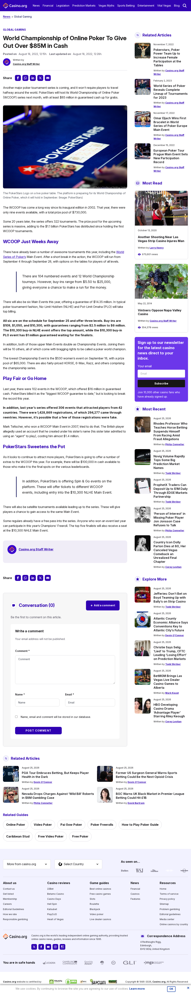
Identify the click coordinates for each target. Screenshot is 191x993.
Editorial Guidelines (13, 909)
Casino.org (158, 981)
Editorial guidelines (170, 914)
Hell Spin (52, 904)
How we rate (10, 914)
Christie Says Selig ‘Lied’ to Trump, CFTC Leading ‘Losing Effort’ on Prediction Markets (170, 653)
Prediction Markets (84, 5)
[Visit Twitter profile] (34, 947)
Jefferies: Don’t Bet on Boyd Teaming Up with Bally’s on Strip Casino (170, 597)
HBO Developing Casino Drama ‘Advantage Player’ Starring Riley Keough (169, 710)
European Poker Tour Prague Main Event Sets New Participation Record (171, 156)
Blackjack (95, 909)
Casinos (135, 893)
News (36, 5)
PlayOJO (52, 914)
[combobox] (27, 864)
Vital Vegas (164, 5)
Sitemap (164, 904)
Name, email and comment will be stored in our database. (56, 716)
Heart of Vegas (55, 919)
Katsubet (52, 909)
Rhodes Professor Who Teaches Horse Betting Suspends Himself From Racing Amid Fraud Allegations (170, 431)
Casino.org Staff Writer (26, 64)
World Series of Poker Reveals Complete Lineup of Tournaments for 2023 (171, 91)
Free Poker (80, 836)
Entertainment (146, 5)
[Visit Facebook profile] (41, 947)
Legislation (62, 5)
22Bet (50, 888)
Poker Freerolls (102, 824)
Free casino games (100, 893)
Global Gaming (23, 16)
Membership (10, 898)
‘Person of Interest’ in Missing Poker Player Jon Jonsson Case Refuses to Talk (169, 519)
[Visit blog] (62, 947)
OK (171, 988)
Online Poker (15, 824)
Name (20, 694)
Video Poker (43, 824)
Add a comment (102, 605)
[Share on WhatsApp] (25, 78)
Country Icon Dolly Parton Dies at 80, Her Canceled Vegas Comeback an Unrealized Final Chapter (170, 552)
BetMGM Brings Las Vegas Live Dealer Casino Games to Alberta (168, 681)
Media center (167, 919)
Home (163, 888)
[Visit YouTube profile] (48, 947)
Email (69, 694)
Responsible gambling (15, 919)
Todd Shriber (173, 473)
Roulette (94, 904)
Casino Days (54, 898)
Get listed (8, 893)
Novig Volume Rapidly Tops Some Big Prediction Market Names (169, 462)
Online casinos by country (174, 924)
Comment (22, 650)
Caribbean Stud (17, 836)
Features (135, 898)
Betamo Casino (55, 893)
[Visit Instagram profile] (55, 947)
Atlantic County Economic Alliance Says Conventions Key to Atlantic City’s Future (171, 624)
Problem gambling (170, 909)
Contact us (9, 888)
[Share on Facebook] (18, 78)
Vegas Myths (106, 5)
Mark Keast (172, 693)
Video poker (96, 914)
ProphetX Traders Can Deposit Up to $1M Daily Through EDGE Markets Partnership (171, 490)
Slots (92, 898)
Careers (7, 904)
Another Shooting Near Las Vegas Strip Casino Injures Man (161, 239)
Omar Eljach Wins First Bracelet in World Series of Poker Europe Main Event (170, 124)
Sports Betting (126, 5)
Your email (145, 366)
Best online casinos (100, 888)
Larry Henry (157, 247)
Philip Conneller (174, 444)
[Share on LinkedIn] (33, 78)
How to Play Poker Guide (140, 824)
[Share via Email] (48, 78)
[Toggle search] (184, 5)
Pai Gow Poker (71, 824)
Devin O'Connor (174, 635)
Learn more (137, 988)
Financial (48, 5)
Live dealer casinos (100, 919)
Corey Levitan (173, 567)
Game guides (99, 883)
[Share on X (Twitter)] (40, 78)
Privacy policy (167, 898)
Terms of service (169, 893)
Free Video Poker (51, 836)
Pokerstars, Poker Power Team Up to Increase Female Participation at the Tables (167, 57)
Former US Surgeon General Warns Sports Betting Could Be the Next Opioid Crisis (146, 775)
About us (9, 883)
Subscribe (161, 383)
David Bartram (136, 803)
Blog (177, 5)
